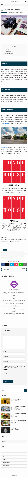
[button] (3, 264)
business (4, 12)
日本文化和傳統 (7, 462)
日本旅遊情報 (7, 465)
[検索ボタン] (26, 2)
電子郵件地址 (6, 356)
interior (12, 256)
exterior (20, 254)
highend (3, 256)
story (12, 257)
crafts (3, 254)
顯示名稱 (5, 351)
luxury (3, 257)
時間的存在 (7, 49)
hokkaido (8, 256)
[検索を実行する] (25, 390)
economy (15, 254)
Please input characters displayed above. (11, 373)
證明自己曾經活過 (8, 53)
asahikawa (5, 252)
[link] (14, 317)
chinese (15, 252)
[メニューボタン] (2, 2)
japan (17, 256)
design (10, 254)
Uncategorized (7, 456)
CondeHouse (14, 2)
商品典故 (6, 460)
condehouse (20, 252)
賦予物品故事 (7, 51)
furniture (24, 254)
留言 (4, 334)
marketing (7, 257)
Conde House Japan (14, 289)
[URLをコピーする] (25, 264)
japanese (21, 256)
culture (6, 254)
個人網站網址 (5, 361)
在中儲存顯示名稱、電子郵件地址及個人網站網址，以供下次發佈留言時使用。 (14, 367)
